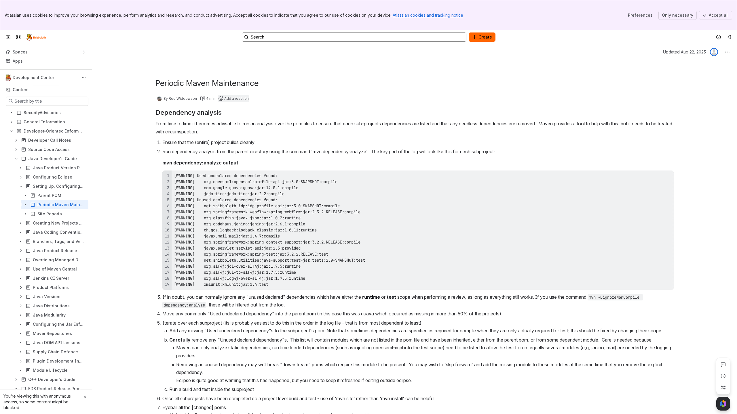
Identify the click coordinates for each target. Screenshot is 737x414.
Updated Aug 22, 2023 (684, 51)
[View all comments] (723, 364)
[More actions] (83, 77)
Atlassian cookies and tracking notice (428, 15)
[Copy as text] (666, 176)
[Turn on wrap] (656, 176)
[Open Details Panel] (723, 376)
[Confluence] (36, 37)
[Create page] (723, 387)
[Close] (84, 396)
